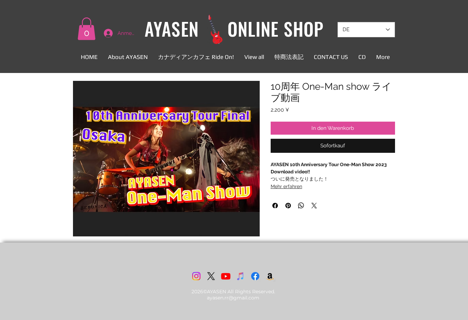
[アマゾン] (269, 276)
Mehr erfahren (286, 186)
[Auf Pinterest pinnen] (288, 205)
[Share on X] (314, 205)
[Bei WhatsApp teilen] (301, 205)
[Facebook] (255, 276)
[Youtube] (225, 276)
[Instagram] (196, 276)
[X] (211, 276)
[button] (86, 28)
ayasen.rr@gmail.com (233, 298)
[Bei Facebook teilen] (275, 205)
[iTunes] (240, 276)
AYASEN (171, 28)
